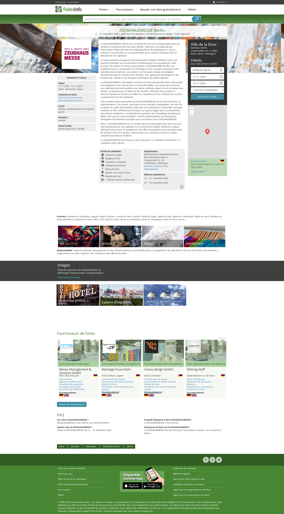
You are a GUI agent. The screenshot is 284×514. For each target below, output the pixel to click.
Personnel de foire (196, 389)
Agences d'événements (70, 381)
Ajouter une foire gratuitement (160, 9)
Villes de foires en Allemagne (72, 479)
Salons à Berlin (198, 171)
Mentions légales (181, 473)
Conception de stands (70, 386)
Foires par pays (65, 473)
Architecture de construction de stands (117, 388)
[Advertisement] (142, 205)
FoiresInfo (70, 9)
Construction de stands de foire (117, 381)
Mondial (75, 446)
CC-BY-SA (224, 157)
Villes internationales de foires (73, 484)
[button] (207, 132)
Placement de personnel (71, 384)
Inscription (73, 2)
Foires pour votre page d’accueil (189, 479)
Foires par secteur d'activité (71, 468)
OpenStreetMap (209, 157)
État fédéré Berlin (111, 446)
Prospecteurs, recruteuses (200, 386)
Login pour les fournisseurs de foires (191, 495)
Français (221, 2)
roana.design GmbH (158, 369)
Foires (103, 9)
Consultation (65, 379)
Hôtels (192, 9)
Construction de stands (113, 379)
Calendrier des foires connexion (189, 484)
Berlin (130, 446)
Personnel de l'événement (72, 389)
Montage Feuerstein (116, 369)
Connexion (60, 2)
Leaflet (196, 157)
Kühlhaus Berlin (199, 161)
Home (61, 446)
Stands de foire (109, 384)
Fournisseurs (124, 9)
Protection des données (184, 468)
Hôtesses (191, 384)
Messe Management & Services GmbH (75, 371)
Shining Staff (196, 369)
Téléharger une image (69, 277)
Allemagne (91, 446)
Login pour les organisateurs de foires (192, 489)
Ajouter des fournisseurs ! (72, 404)
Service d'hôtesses (196, 379)
